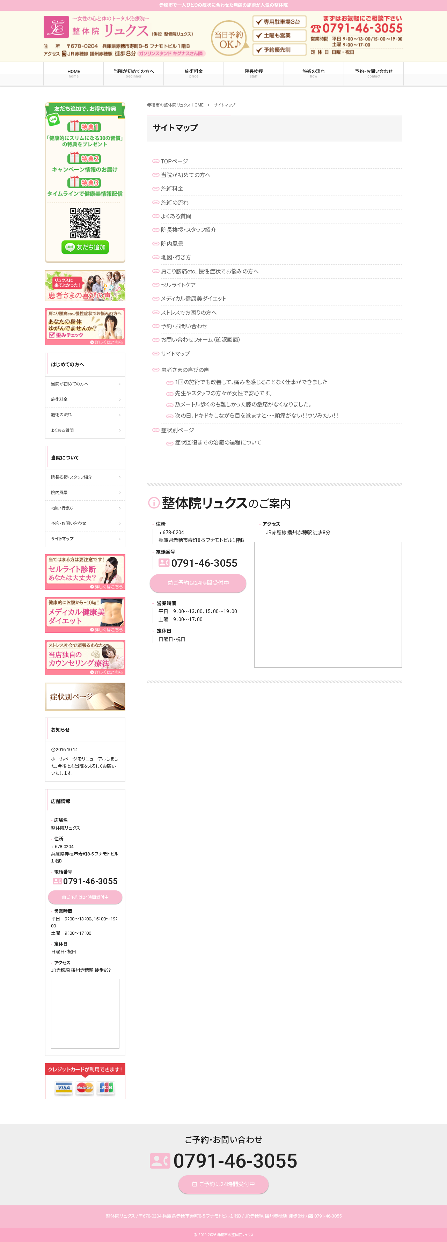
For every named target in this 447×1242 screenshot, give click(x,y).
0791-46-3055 (198, 563)
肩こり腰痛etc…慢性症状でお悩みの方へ (210, 271)
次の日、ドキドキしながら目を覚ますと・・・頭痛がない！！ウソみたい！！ (257, 415)
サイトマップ (175, 354)
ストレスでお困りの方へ (189, 312)
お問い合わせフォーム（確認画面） (201, 340)
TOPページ (174, 161)
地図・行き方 (176, 257)
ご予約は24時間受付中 (198, 583)
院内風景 (172, 244)
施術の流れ (313, 74)
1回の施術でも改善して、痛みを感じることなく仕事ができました (251, 382)
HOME (73, 74)
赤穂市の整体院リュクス (235, 1235)
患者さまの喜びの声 (185, 370)
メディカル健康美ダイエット (193, 298)
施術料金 (194, 74)
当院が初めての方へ (133, 74)
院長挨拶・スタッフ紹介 (188, 230)
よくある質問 (176, 216)
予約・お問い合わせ (374, 74)
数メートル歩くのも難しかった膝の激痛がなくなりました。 (243, 404)
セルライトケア (178, 285)
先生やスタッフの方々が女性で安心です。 (223, 393)
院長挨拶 (254, 74)
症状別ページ (177, 430)
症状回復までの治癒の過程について (218, 442)
